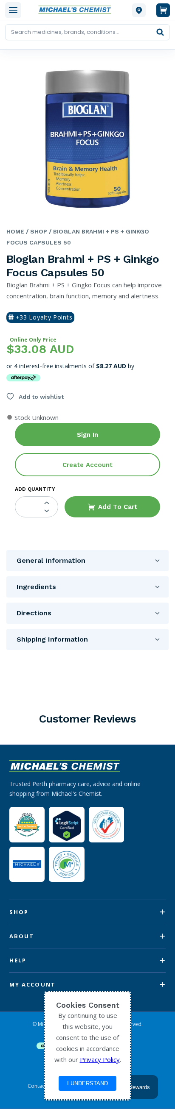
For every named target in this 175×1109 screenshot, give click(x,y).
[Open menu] (13, 10)
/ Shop (35, 231)
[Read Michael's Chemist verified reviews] (27, 825)
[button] (112, 506)
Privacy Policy (100, 1059)
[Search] (160, 32)
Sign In (87, 435)
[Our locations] (139, 10)
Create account (87, 465)
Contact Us (41, 1086)
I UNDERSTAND (87, 1083)
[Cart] (163, 10)
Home (15, 231)
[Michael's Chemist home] (77, 10)
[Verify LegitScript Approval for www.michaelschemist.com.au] (66, 824)
